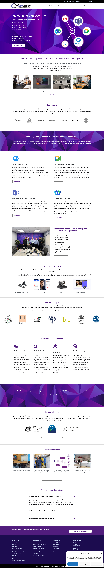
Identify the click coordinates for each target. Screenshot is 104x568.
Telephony (42, 292)
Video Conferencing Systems (22, 292)
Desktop (42, 91)
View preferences (96, 564)
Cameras (62, 292)
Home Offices (82, 91)
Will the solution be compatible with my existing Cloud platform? (45, 496)
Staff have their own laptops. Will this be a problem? (42, 510)
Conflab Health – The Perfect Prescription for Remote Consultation (62, 471)
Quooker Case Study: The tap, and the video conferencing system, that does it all (82, 471)
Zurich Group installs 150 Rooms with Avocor (21, 471)
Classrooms (22, 91)
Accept (73, 564)
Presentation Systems (81, 292)
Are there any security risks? (36, 514)
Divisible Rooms (62, 91)
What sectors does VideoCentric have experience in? (42, 518)
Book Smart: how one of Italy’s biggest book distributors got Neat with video (41, 471)
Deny (84, 564)
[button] (101, 553)
